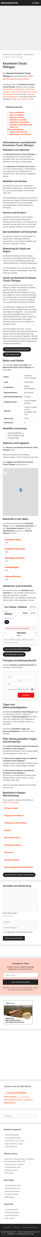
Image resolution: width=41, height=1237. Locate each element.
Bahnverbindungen (12, 1212)
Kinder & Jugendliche (24, 1100)
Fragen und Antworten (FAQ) (22, 99)
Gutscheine (25, 1097)
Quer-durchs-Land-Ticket (15, 1141)
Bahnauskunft (8, 54)
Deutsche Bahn (17, 1092)
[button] (20, 490)
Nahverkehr (10, 1102)
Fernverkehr (10, 1096)
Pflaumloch (9, 852)
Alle (7, 622)
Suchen (26, 695)
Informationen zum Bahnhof (13, 89)
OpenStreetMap (33, 515)
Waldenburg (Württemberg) (15, 823)
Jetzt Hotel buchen (12, 354)
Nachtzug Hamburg (12, 1188)
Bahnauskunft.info (9, 3)
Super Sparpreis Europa (14, 1144)
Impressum (16, 1227)
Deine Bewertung (10, 913)
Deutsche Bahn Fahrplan (14, 1164)
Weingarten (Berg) (11, 860)
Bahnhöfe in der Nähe (18, 120)
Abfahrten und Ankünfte (20, 92)
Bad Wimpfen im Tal (12, 838)
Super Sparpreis (11, 1147)
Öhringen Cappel (11, 808)
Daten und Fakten (16, 115)
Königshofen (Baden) (12, 845)
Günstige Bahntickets (13, 1138)
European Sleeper (11, 1194)
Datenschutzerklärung (29, 1227)
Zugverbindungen (11, 1215)
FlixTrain (19, 1097)
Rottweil (7, 830)
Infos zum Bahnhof (17, 112)
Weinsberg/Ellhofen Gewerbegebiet (18, 867)
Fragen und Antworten (18, 132)
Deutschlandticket (12, 1135)
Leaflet (25, 515)
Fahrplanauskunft (11, 1210)
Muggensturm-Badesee (14, 816)
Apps (5, 1093)
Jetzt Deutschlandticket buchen (17, 349)
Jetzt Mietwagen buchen (14, 654)
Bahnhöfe (18, 54)
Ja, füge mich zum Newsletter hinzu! (18, 932)
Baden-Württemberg (11, 802)
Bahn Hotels (9, 1218)
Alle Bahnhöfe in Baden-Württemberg (19, 875)
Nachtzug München (12, 1191)
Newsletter (7, 1227)
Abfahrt (25, 613)
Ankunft (32, 613)
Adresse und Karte (16, 117)
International (9, 1100)
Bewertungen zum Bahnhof (20, 134)
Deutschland (28, 54)
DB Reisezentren (11, 1170)
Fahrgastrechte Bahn (13, 1167)
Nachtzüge (9, 1173)
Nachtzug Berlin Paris (13, 1185)
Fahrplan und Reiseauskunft (20, 125)
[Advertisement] (20, 28)
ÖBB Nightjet (10, 1197)
